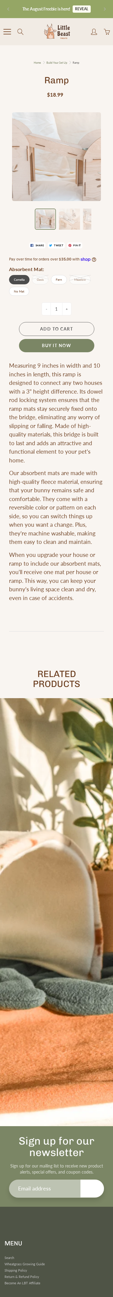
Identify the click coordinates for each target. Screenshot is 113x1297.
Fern (59, 279)
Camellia (19, 279)
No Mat (19, 291)
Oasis (40, 279)
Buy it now (56, 345)
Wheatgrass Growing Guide (25, 1264)
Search (9, 1258)
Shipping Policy (16, 1270)
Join (92, 1188)
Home (37, 62)
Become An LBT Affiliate (22, 1283)
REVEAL (81, 9)
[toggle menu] (7, 31)
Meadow (80, 279)
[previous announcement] (8, 9)
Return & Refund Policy (22, 1277)
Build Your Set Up (56, 62)
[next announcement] (104, 9)
